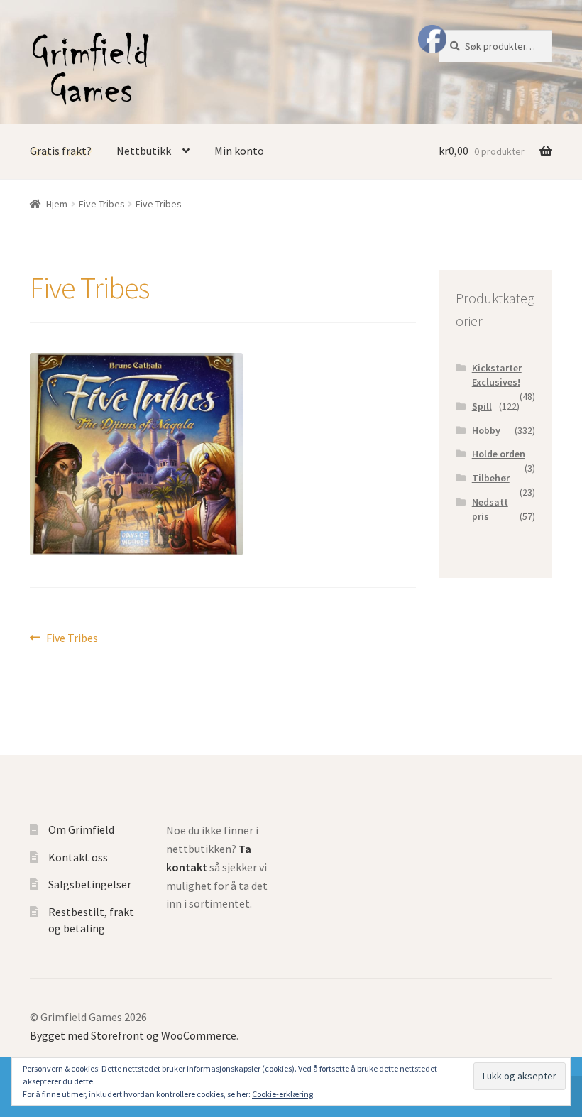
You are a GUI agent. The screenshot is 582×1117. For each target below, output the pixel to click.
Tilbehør (491, 478)
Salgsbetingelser (89, 884)
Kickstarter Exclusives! (497, 374)
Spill (482, 406)
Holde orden (498, 453)
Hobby (486, 430)
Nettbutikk (143, 150)
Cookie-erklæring (282, 1094)
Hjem (56, 203)
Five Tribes (102, 203)
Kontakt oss (78, 857)
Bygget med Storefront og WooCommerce (133, 1035)
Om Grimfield (81, 829)
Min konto (239, 150)
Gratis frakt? (61, 150)
